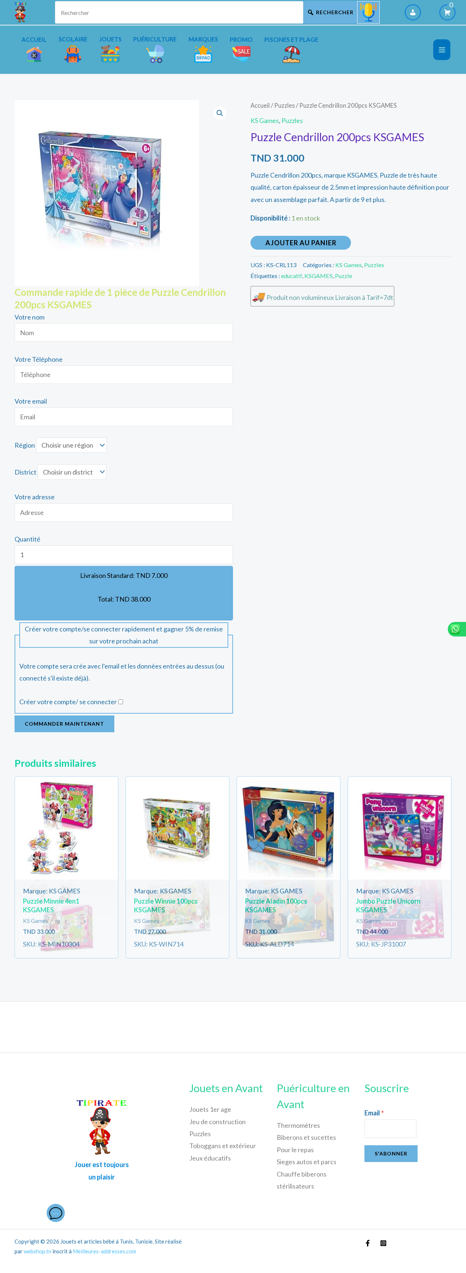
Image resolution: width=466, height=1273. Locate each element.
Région (25, 445)
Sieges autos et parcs (306, 1162)
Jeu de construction (217, 1122)
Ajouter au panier (300, 243)
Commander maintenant (64, 724)
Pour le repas (295, 1150)
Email (374, 1113)
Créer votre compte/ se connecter (68, 702)
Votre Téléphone (39, 359)
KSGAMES (318, 275)
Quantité (27, 539)
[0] (447, 12)
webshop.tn (37, 1251)
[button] (219, 113)
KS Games (264, 120)
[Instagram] (383, 1243)
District (25, 472)
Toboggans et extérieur (222, 1146)
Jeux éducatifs (210, 1158)
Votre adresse (35, 497)
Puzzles (284, 105)
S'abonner (391, 1153)
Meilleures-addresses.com (104, 1251)
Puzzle (343, 275)
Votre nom (29, 317)
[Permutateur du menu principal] (441, 49)
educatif (291, 275)
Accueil (260, 105)
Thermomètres (298, 1125)
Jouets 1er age (210, 1109)
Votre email (31, 401)
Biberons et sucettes (306, 1137)
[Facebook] (367, 1243)
